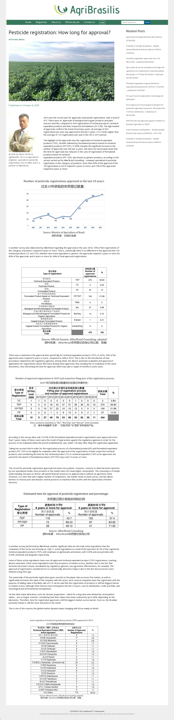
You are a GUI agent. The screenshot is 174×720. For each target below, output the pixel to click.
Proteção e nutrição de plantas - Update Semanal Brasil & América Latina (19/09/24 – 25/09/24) (144, 142)
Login (102, 22)
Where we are (72, 22)
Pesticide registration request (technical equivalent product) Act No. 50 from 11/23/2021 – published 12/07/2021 (145, 87)
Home (28, 22)
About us (56, 22)
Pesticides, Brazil (17, 39)
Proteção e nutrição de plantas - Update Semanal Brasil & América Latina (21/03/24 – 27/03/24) (144, 49)
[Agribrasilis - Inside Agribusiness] (87, 10)
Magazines (41, 22)
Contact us (89, 22)
